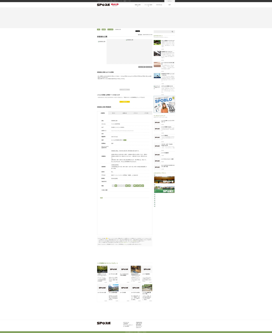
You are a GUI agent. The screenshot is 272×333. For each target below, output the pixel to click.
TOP (99, 29)
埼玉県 (103, 29)
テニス (112, 124)
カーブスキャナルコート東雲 (167, 159)
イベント (136, 113)
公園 (116, 124)
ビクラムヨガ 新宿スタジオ (167, 86)
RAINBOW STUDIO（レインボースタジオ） (167, 74)
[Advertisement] (136, 18)
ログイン (170, 1)
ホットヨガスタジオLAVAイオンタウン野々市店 (168, 166)
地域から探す (138, 4)
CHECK (125, 101)
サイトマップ (139, 326)
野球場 (118, 124)
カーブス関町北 (164, 135)
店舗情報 (103, 113)
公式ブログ (138, 327)
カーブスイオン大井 (102, 292)
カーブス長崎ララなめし (166, 126)
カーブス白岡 (123, 292)
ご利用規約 (134, 241)
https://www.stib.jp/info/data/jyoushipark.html (122, 130)
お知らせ (125, 113)
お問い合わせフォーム (125, 242)
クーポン (147, 113)
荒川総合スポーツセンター (166, 51)
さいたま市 (110, 29)
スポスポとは (159, 4)
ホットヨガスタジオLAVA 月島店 (167, 63)
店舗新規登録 (139, 322)
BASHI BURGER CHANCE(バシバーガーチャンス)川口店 (135, 275)
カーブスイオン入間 (113, 274)
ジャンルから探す (148, 4)
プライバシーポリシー (128, 325)
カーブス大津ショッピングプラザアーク (167, 121)
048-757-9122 (114, 136)
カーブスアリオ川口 (135, 292)
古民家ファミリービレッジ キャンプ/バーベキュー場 (102, 275)
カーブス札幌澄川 (165, 152)
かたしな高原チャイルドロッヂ (167, 40)
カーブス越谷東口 (146, 274)
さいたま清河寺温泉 (113, 292)
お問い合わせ (139, 323)
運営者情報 (138, 325)
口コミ (113, 113)
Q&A (170, 4)
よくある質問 (126, 326)
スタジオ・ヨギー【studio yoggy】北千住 (166, 145)
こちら (125, 244)
